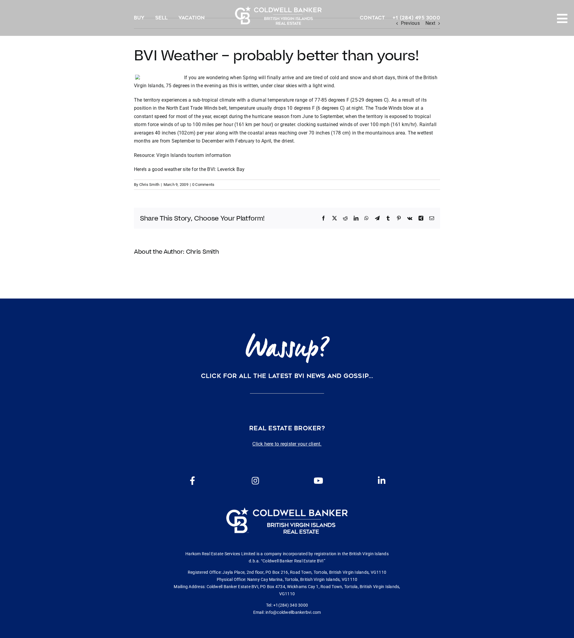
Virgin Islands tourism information (193, 155)
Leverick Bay (231, 169)
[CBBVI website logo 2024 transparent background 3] (278, 15)
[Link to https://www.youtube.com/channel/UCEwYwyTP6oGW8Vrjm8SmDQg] (318, 480)
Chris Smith (149, 184)
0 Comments (203, 184)
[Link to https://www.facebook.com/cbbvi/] (192, 480)
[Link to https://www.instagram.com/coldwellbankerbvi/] (255, 480)
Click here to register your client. (286, 444)
